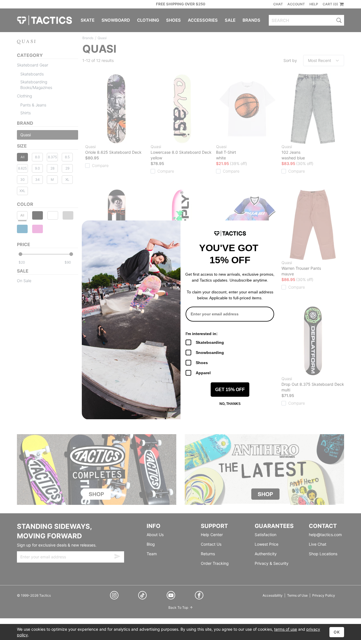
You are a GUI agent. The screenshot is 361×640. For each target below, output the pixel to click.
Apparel (203, 373)
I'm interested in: (202, 333)
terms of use (285, 629)
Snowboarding (210, 352)
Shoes (202, 362)
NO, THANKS (230, 404)
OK (337, 632)
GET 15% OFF (230, 389)
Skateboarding (210, 342)
